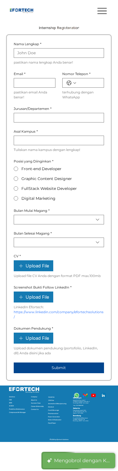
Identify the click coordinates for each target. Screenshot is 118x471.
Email (20, 74)
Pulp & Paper (52, 423)
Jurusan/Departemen (33, 109)
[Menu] (102, 11)
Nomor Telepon (76, 74)
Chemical (51, 407)
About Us (34, 400)
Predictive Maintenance (17, 409)
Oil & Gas (51, 400)
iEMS (10, 403)
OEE (10, 400)
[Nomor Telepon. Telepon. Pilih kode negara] (71, 83)
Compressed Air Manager (17, 412)
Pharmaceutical (53, 413)
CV (17, 256)
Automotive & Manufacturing (57, 403)
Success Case (36, 403)
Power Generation (54, 417)
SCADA (11, 406)
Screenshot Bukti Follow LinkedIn (43, 287)
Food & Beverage (53, 410)
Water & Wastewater (54, 420)
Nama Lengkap (27, 44)
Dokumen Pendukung (33, 328)
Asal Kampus (26, 131)
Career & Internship (37, 406)
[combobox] (59, 219)
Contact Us (35, 409)
